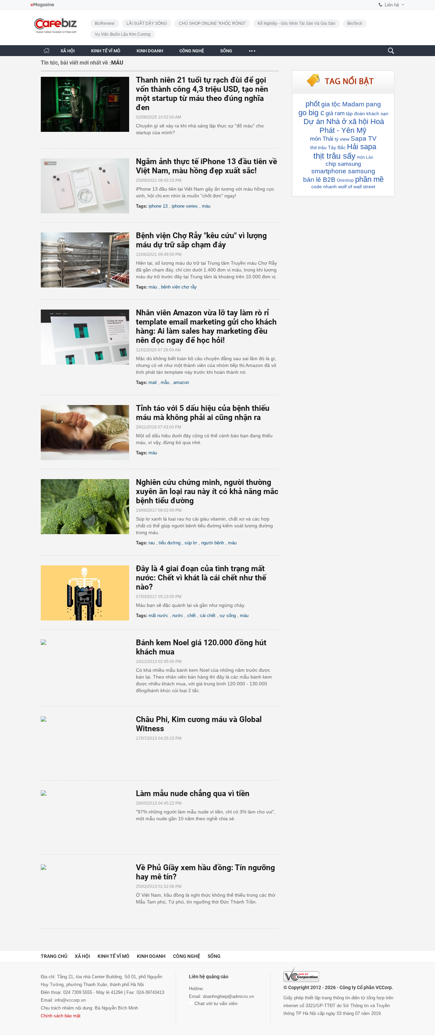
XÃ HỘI (67, 50)
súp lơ (191, 542)
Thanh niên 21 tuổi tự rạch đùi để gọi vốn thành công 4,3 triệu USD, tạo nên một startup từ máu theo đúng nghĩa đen (202, 93)
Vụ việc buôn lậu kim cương (123, 34)
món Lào (365, 157)
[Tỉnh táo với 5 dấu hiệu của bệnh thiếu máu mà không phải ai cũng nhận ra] (88, 432)
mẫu (165, 382)
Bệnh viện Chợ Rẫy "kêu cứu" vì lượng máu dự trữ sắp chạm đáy (201, 240)
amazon (181, 382)
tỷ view (342, 139)
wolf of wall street (356, 186)
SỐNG (226, 50)
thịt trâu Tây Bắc (328, 147)
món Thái (321, 139)
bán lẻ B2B (319, 179)
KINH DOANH (150, 50)
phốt (313, 104)
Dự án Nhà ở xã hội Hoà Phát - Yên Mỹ (343, 126)
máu (153, 287)
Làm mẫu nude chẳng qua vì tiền (192, 793)
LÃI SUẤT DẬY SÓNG (146, 23)
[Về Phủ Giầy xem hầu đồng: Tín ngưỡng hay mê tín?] (88, 891)
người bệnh (212, 542)
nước (177, 615)
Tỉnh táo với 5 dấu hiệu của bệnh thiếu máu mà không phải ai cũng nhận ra (202, 413)
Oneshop (345, 180)
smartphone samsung (343, 171)
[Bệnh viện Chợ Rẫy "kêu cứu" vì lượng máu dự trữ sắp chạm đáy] (88, 259)
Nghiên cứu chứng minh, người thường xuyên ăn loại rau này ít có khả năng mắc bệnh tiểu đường (207, 491)
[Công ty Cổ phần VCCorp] (301, 974)
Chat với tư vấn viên (215, 1003)
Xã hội (82, 956)
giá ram (335, 113)
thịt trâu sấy (334, 155)
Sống (214, 956)
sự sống (228, 615)
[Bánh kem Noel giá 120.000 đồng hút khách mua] (88, 667)
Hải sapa (361, 146)
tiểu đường (169, 542)
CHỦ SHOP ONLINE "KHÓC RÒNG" (212, 23)
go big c (311, 112)
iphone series (185, 206)
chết (191, 615)
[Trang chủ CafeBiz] (47, 50)
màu (206, 206)
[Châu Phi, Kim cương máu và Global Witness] (88, 743)
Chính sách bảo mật (61, 1015)
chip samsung (343, 164)
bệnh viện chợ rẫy (179, 287)
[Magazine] (42, 5)
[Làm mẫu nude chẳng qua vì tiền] (88, 817)
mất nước (158, 615)
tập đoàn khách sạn (367, 113)
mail (153, 382)
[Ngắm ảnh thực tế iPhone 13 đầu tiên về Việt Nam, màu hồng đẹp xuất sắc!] (88, 185)
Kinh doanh (151, 956)
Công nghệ (186, 956)
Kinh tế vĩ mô (113, 956)
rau (152, 542)
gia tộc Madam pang (351, 104)
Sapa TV (364, 138)
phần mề (369, 179)
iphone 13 (158, 206)
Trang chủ (54, 956)
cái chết (207, 615)
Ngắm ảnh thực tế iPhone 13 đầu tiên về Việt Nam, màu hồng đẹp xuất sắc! (206, 166)
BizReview (105, 23)
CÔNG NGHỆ (191, 50)
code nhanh (324, 186)
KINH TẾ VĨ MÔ (105, 50)
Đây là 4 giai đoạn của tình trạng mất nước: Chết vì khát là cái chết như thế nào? (201, 578)
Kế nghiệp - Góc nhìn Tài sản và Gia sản (296, 23)
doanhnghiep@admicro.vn (228, 996)
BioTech (354, 23)
